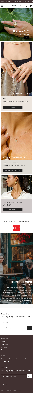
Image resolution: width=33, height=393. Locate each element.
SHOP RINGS (12, 107)
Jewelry (3, 341)
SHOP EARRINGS (12, 209)
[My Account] (26, 5)
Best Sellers (4, 344)
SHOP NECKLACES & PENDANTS (12, 170)
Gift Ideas (4, 347)
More (2, 350)
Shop (27, 37)
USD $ (4, 384)
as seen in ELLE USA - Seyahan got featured (16, 221)
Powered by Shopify (15, 390)
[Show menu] (2, 6)
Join (29, 327)
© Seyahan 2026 (5, 390)
